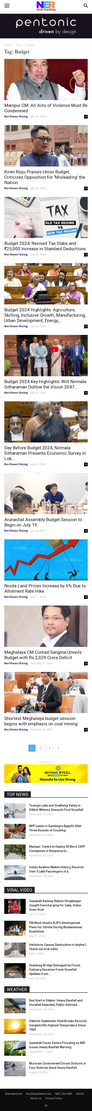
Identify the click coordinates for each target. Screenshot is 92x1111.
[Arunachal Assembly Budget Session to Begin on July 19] (46, 493)
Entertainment (13, 1094)
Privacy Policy (54, 1098)
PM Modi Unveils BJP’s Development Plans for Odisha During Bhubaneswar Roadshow (55, 927)
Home (8, 45)
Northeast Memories (38, 1094)
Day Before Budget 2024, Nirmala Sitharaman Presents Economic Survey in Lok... (45, 453)
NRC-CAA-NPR (63, 1094)
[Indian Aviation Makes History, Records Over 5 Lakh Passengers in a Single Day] (15, 872)
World (80, 1094)
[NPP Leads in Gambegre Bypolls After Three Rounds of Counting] (15, 831)
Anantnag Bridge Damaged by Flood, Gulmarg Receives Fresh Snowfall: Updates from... (54, 970)
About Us (36, 1098)
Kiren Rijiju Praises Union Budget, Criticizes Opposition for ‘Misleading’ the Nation (44, 177)
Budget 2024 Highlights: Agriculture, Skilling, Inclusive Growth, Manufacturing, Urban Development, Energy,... (45, 315)
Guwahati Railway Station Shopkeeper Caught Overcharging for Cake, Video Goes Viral (55, 905)
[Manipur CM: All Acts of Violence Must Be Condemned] (46, 79)
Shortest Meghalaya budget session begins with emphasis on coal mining (40, 721)
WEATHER (17, 989)
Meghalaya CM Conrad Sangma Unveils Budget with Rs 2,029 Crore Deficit (43, 655)
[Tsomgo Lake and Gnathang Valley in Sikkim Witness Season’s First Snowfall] (15, 810)
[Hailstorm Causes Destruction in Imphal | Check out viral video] (15, 950)
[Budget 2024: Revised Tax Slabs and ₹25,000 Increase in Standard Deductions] (46, 217)
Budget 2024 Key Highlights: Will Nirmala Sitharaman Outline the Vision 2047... (45, 384)
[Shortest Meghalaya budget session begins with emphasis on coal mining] (46, 692)
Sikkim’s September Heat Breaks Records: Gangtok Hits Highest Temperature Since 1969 (58, 1025)
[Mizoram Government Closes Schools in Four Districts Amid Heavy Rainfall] (15, 1068)
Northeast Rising (16, 116)
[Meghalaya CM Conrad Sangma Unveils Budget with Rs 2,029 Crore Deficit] (46, 626)
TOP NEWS (17, 794)
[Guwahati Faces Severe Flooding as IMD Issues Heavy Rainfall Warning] (15, 1048)
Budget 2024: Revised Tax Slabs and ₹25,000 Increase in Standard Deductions (45, 246)
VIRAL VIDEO (19, 890)
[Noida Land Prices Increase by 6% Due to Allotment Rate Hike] (46, 560)
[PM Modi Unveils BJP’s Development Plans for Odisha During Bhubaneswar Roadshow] (15, 928)
